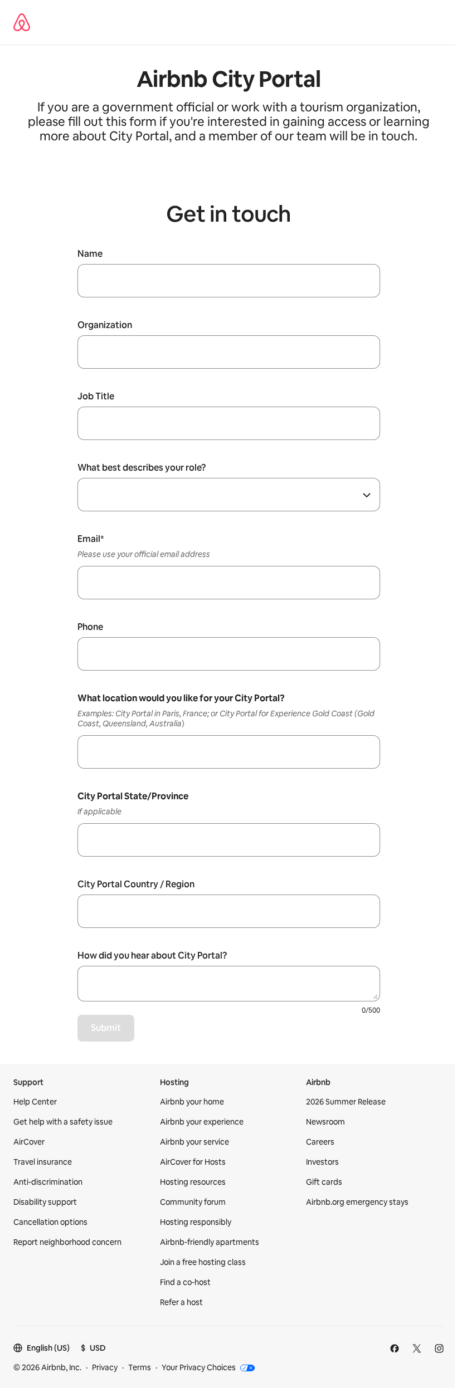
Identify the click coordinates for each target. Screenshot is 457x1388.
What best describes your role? (141, 467)
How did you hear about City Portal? (152, 955)
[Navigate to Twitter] (416, 1348)
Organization (104, 325)
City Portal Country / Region (136, 884)
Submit (106, 1028)
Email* (90, 539)
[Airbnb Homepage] (21, 22)
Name (90, 254)
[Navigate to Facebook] (394, 1348)
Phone (90, 627)
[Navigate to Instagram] (439, 1348)
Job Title (95, 396)
